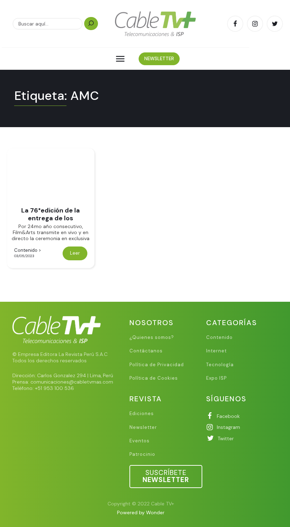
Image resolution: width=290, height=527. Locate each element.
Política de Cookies (153, 378)
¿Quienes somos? (151, 337)
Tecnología (220, 364)
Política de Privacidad (156, 364)
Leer (75, 253)
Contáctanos (146, 350)
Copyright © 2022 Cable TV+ (141, 503)
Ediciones (141, 413)
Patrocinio (142, 454)
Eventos (139, 440)
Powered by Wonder (140, 512)
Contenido (25, 250)
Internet (216, 350)
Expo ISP (216, 378)
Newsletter (143, 427)
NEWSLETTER (159, 59)
